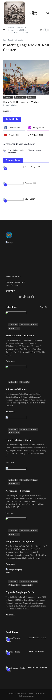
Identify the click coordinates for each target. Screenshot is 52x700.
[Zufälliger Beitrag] (41, 30)
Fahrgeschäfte (20, 97)
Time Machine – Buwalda (20, 335)
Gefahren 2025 (14, 328)
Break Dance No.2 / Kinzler (37, 668)
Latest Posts (11, 307)
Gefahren (31, 97)
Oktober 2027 (30, 199)
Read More (7, 111)
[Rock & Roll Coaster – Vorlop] (26, 77)
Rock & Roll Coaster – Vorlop (21, 101)
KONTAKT (10, 291)
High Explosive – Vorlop (19, 440)
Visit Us (26, 33)
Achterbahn (8, 97)
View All (43, 307)
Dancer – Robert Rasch (36, 652)
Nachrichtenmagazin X (26, 696)
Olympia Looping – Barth (20, 592)
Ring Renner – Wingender (20, 541)
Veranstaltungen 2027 (16, 30)
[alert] (26, 151)
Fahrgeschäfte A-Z (14, 33)
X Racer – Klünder (16, 389)
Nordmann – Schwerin (18, 490)
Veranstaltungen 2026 (16, 27)
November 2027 (30, 183)
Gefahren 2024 (14, 585)
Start (4, 40)
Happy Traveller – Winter (37, 638)
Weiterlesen (10, 361)
